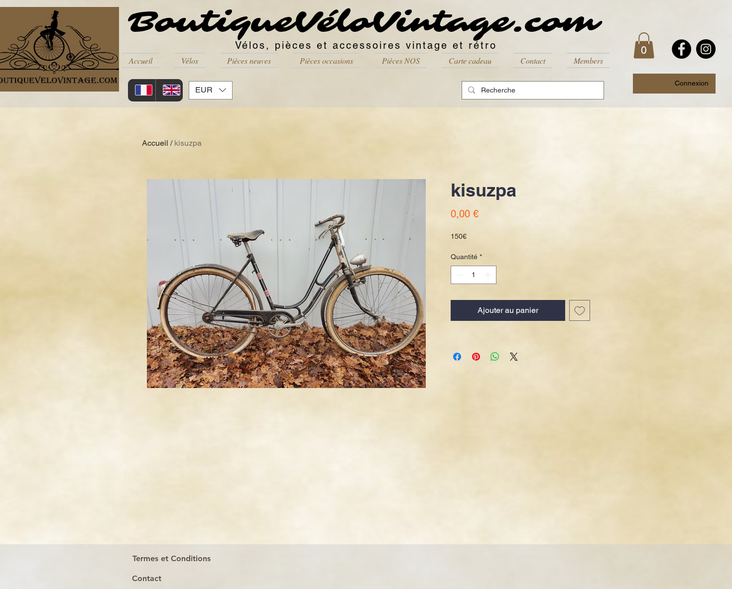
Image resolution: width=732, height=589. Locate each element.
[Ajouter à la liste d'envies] (579, 310)
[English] (169, 90)
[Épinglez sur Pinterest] (476, 357)
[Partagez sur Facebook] (457, 357)
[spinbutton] (474, 275)
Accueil (155, 143)
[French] (141, 90)
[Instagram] (706, 49)
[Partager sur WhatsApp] (495, 357)
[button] (190, 60)
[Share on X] (514, 357)
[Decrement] (458, 275)
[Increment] (489, 275)
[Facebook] (681, 49)
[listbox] (211, 90)
